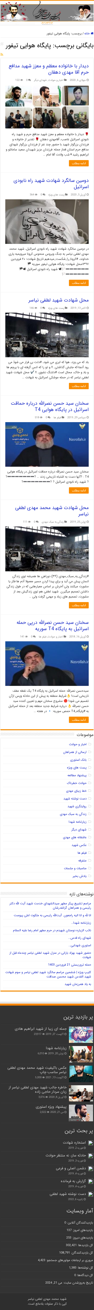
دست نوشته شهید (75, 798)
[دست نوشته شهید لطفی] (90, 1194)
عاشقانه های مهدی (75, 837)
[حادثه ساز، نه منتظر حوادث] (90, 1155)
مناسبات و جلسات (75, 868)
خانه (87, 33)
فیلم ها (57, 417)
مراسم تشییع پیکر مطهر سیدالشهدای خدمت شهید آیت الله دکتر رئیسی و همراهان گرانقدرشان (50, 905)
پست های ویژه (56, 195)
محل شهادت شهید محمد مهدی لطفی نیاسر (52, 511)
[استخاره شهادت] (90, 1142)
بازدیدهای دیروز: (82, 1237)
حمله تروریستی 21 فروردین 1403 (69, 964)
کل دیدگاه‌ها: (84, 1275)
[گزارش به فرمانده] (90, 1181)
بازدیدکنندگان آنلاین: (79, 1222)
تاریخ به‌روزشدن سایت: (77, 1282)
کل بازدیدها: (85, 1245)
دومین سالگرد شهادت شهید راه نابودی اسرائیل (51, 184)
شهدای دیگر (40, 80)
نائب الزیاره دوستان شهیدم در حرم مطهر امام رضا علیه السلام (52, 930)
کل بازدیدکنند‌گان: (81, 1252)
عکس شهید (79, 845)
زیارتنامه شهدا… (81, 922)
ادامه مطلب (79, 163)
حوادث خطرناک (77, 783)
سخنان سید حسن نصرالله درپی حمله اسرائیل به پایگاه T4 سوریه (53, 626)
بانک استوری (78, 759)
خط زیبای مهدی (76, 790)
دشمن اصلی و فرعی (71, 1168)
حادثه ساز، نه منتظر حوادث (66, 1155)
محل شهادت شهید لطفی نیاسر (58, 300)
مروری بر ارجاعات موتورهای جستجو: (69, 1260)
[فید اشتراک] (1, 54)
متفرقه (82, 860)
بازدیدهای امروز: (82, 1230)
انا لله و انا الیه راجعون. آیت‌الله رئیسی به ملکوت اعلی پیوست (52, 915)
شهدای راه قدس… (79, 937)
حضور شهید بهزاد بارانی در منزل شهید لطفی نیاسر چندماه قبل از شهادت (50, 955)
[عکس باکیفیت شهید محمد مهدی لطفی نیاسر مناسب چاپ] (81, 1074)
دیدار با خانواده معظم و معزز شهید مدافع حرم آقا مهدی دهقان (49, 69)
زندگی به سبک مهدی (53, 522)
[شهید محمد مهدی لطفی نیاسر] (47, 13)
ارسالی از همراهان (75, 752)
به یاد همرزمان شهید (78, 984)
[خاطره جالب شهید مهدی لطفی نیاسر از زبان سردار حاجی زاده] (81, 1093)
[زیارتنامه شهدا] (81, 1054)
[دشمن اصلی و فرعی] (90, 1168)
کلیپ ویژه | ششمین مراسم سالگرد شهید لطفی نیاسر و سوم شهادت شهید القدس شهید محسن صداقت (48, 974)
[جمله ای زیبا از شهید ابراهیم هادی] (81, 1035)
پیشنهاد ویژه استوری (51, 1107)
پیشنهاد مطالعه (77, 775)
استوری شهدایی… (79, 945)
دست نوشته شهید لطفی (68, 1194)
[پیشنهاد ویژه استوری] (81, 1113)
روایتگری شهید (77, 806)
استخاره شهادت (74, 1143)
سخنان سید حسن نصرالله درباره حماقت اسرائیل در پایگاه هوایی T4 (50, 406)
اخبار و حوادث (55, 80)
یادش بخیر (80, 876)
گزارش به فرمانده (73, 1181)
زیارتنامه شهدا (78, 821)
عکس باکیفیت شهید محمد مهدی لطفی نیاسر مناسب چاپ (37, 1070)
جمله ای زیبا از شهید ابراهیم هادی (41, 1029)
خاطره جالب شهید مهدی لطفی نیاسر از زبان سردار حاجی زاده (38, 1090)
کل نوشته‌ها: (84, 1267)
